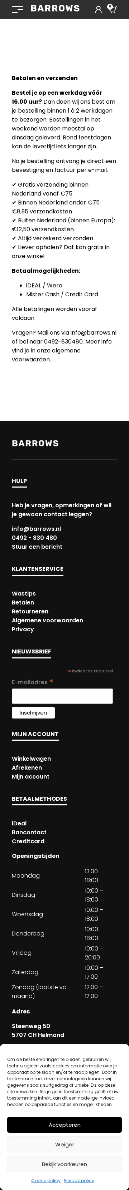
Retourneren (30, 611)
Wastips (24, 593)
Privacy (23, 629)
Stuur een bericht (37, 547)
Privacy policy (79, 1180)
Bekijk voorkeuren (64, 1164)
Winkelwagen (31, 759)
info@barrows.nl (36, 529)
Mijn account (30, 776)
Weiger (64, 1144)
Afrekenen (27, 768)
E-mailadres (32, 682)
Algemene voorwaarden (47, 620)
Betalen (23, 602)
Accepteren (65, 1125)
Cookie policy (46, 1180)
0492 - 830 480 (34, 538)
